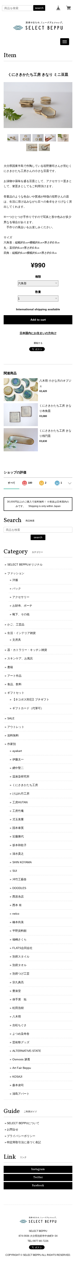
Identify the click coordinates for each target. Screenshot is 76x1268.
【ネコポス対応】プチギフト (30, 699)
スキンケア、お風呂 (20, 658)
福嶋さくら (19, 939)
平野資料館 (19, 930)
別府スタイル (20, 956)
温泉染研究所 (20, 776)
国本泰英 (18, 827)
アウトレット (15, 726)
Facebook (38, 1186)
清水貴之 (18, 853)
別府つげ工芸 (20, 973)
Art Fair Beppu (21, 1067)
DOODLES (19, 888)
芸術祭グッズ (20, 1042)
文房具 (16, 639)
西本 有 (17, 905)
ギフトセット (15, 692)
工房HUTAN (20, 802)
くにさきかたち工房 (25, 785)
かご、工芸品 (15, 624)
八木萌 (16, 1016)
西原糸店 (18, 896)
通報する (38, 343)
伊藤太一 (18, 759)
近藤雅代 (18, 836)
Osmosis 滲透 (21, 1059)
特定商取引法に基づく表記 (24, 1142)
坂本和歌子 (19, 845)
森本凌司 (18, 1085)
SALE (10, 718)
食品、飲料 (14, 684)
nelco (15, 913)
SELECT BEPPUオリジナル (25, 564)
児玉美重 (18, 819)
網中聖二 (18, 768)
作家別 (11, 744)
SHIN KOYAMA (22, 862)
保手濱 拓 (19, 999)
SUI (14, 870)
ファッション (15, 573)
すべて (11, 482)
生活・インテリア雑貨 (21, 633)
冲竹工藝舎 (19, 879)
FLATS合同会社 (22, 948)
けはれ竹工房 (20, 793)
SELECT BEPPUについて (23, 1123)
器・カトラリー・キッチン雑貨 (27, 649)
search (39, 8)
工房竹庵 (18, 810)
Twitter (38, 1177)
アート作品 (14, 675)
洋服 (15, 580)
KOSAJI (17, 1076)
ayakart (17, 750)
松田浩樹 (18, 1008)
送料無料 (13, 735)
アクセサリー (20, 597)
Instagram (38, 1169)
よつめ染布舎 (20, 1033)
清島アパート (20, 1093)
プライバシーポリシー (21, 1136)
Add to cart (38, 319)
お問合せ (12, 1129)
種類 (38, 276)
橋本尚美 (18, 922)
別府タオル (19, 965)
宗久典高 (18, 982)
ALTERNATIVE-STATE (26, 1050)
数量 (38, 291)
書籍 (10, 667)
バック (16, 588)
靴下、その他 (20, 614)
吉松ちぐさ (19, 1025)
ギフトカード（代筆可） (28, 708)
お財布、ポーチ (22, 605)
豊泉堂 (16, 990)
